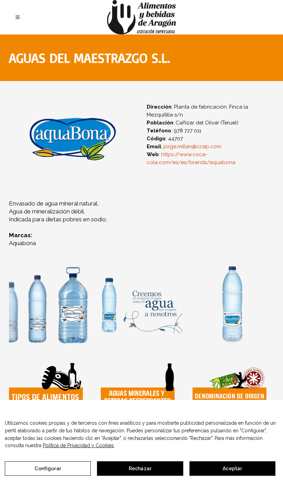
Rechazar (140, 468)
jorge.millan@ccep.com (192, 146)
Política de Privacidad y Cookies (78, 445)
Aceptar (232, 468)
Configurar (48, 468)
